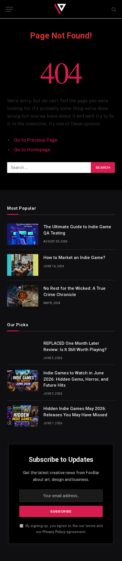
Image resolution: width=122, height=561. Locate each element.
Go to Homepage (32, 149)
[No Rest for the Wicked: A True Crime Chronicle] (22, 296)
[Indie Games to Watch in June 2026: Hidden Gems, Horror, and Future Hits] (22, 380)
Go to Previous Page (35, 140)
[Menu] (9, 9)
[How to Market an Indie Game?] (22, 265)
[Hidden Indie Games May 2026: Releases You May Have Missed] (22, 416)
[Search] (113, 9)
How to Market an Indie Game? (74, 257)
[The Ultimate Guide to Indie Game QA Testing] (22, 234)
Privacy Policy (54, 532)
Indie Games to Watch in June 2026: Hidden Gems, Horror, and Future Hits (75, 379)
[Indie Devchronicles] (60, 9)
